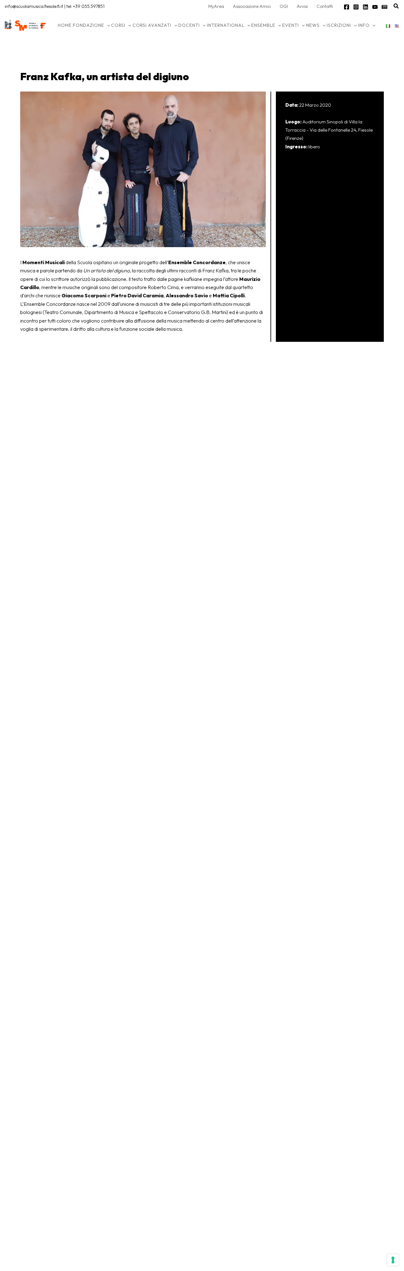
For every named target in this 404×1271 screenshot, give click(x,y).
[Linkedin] (365, 7)
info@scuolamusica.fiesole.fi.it (34, 6)
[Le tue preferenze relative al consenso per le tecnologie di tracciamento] (393, 1260)
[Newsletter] (384, 7)
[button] (396, 6)
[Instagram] (356, 7)
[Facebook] (346, 7)
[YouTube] (375, 7)
